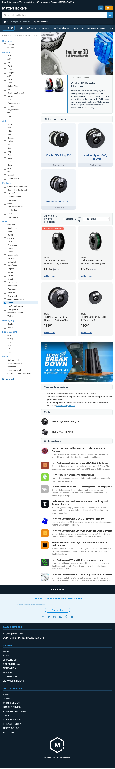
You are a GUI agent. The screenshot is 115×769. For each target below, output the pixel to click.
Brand (5, 221)
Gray (9, 128)
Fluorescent (12, 200)
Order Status (11, 703)
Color (5, 121)
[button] (57, 21)
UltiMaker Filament (15, 313)
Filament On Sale (14, 370)
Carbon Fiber (12, 86)
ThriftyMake (12, 309)
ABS (9, 59)
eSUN (9, 242)
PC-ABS (10, 106)
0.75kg (10, 338)
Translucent (12, 217)
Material (6, 52)
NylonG (10, 272)
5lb (8, 349)
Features (7, 183)
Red (9, 134)
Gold (9, 168)
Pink (9, 155)
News (6, 655)
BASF (9, 231)
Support (8, 672)
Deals (5, 356)
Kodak (10, 248)
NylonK (10, 275)
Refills (10, 324)
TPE (9, 116)
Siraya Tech (12, 296)
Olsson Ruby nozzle (65, 405)
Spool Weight (9, 332)
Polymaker (11, 289)
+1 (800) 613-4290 (66, 2)
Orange (10, 138)
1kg (9, 342)
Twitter (48, 616)
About (7, 694)
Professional (11, 664)
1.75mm (10, 44)
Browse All (8, 379)
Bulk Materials (13, 360)
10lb (9, 352)
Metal (9, 83)
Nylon (9, 79)
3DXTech (11, 225)
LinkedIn (60, 616)
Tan (9, 162)
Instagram (54, 616)
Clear (9, 165)
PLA (9, 56)
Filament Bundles (14, 363)
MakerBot (11, 262)
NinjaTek (11, 269)
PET (9, 62)
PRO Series (12, 282)
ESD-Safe (11, 193)
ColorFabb (11, 238)
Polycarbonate (13, 103)
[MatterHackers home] (14, 8)
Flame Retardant (14, 197)
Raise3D (11, 292)
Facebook (42, 616)
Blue (9, 148)
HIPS (9, 100)
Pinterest (66, 616)
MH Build (11, 258)
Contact (8, 698)
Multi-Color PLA (13, 179)
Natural (10, 175)
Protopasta (12, 286)
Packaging (8, 320)
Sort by (80, 219)
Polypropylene (13, 110)
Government (11, 676)
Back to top (57, 589)
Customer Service (49, 2)
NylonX (10, 279)
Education (9, 668)
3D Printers (44, 28)
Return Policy (11, 719)
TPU (9, 113)
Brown (10, 158)
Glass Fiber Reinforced (17, 190)
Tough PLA (12, 73)
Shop (6, 651)
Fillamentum (12, 245)
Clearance (71, 219)
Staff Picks (31, 28)
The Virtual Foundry (15, 306)
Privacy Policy (12, 724)
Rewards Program (14, 711)
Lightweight (12, 210)
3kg (9, 345)
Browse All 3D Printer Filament (19, 36)
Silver (9, 172)
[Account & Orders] (101, 7)
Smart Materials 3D (15, 299)
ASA (9, 76)
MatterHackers (13, 255)
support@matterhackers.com (23, 637)
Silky (9, 213)
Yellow (10, 141)
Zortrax (10, 316)
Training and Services (96, 28)
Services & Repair (13, 680)
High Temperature (15, 207)
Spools (10, 327)
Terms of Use (11, 728)
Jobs (6, 715)
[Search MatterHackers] (110, 15)
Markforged (12, 265)
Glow (9, 203)
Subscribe (57, 610)
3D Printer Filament (61, 28)
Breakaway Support (15, 93)
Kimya (10, 252)
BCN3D (10, 235)
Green (10, 145)
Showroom (10, 660)
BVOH (10, 96)
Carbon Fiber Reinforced (17, 186)
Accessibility (11, 732)
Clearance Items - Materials (19, 373)
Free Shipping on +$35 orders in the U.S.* (20, 2)
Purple (10, 151)
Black (9, 124)
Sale (21, 28)
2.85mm (10, 48)
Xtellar (10, 303)
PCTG (9, 69)
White (9, 131)
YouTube (72, 616)
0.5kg (9, 335)
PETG (9, 66)
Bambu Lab (78, 28)
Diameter (7, 41)
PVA (9, 89)
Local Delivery (12, 707)
